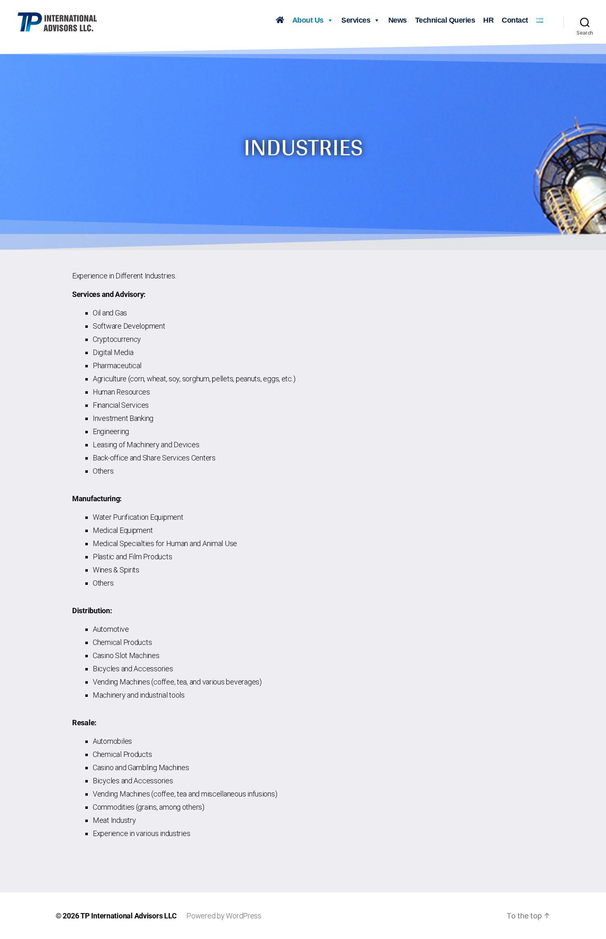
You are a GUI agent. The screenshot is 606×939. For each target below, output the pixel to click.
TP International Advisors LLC (128, 915)
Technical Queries (445, 20)
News (397, 20)
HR (488, 20)
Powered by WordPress (223, 915)
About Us (308, 20)
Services (355, 20)
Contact (515, 20)
